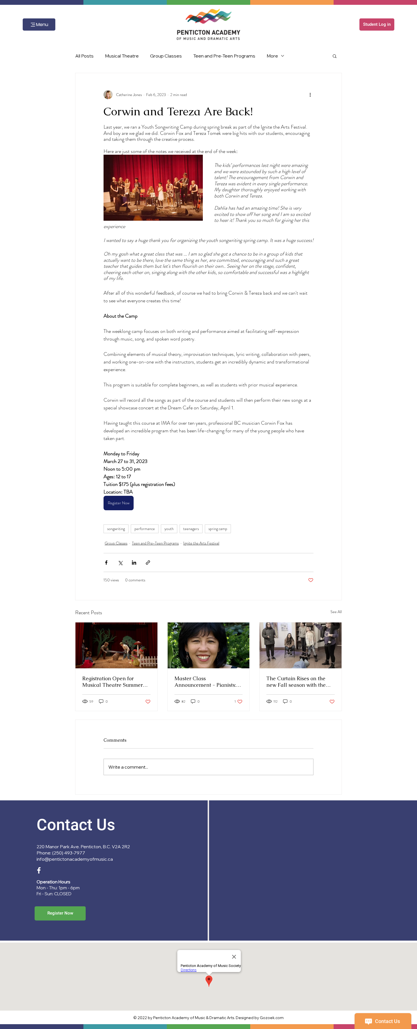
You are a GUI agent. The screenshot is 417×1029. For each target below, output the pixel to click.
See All (336, 612)
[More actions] (310, 94)
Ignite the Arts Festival (201, 543)
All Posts (84, 56)
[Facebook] (39, 870)
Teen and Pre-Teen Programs (224, 56)
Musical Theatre (122, 56)
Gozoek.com (272, 1017)
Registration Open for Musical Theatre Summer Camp (112, 681)
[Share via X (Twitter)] (120, 562)
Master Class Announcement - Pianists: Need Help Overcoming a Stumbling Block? (205, 681)
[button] (376, 24)
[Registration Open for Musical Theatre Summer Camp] (116, 645)
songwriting (116, 528)
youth (169, 528)
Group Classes (166, 56)
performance (144, 528)
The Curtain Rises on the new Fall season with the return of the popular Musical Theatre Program (296, 681)
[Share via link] (148, 562)
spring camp (217, 528)
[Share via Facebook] (106, 562)
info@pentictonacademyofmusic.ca (75, 859)
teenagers (191, 528)
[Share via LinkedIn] (134, 562)
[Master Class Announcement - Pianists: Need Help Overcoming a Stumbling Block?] (209, 645)
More (272, 56)
